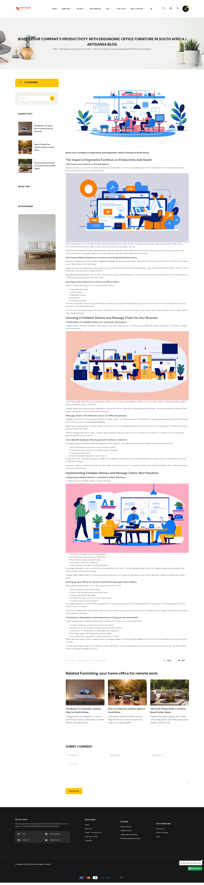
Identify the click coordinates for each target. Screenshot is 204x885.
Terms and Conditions (129, 835)
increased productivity (96, 422)
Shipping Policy (126, 831)
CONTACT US (25, 840)
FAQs (157, 836)
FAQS (23, 834)
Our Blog (88, 841)
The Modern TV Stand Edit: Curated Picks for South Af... (43, 128)
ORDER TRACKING (55, 840)
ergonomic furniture (107, 261)
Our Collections (91, 836)
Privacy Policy (126, 827)
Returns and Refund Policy (131, 839)
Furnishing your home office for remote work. (75, 49)
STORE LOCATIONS (55, 834)
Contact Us (160, 829)
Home (55, 49)
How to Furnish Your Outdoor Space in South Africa (44, 147)
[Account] (171, 8)
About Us (88, 829)
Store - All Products (93, 833)
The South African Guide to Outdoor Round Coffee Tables (44, 166)
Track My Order (162, 833)
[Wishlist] (177, 8)
